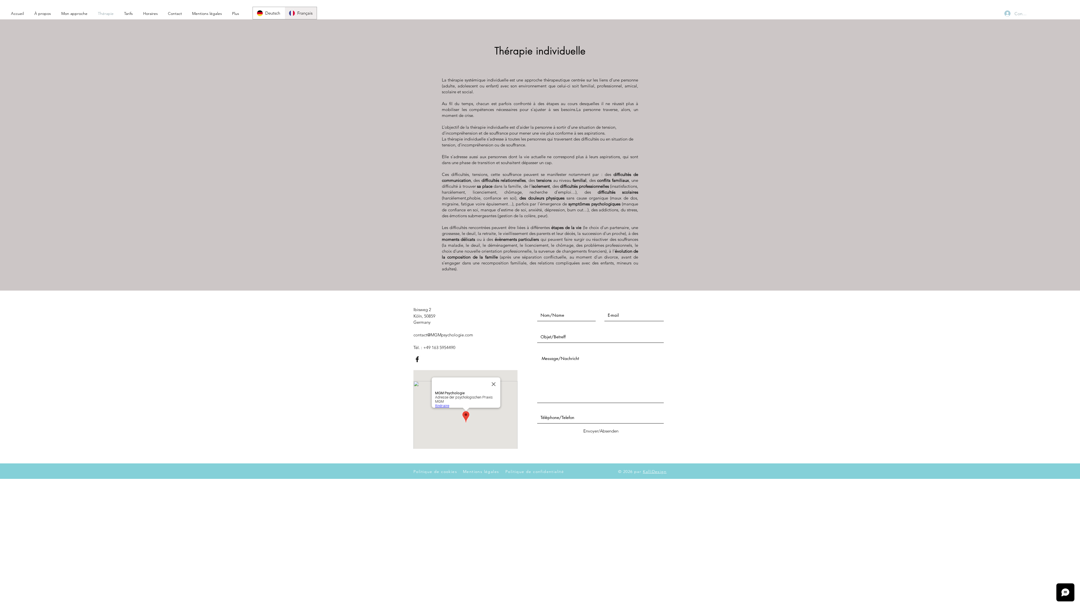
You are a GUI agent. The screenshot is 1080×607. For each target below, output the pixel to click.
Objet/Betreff (549, 326)
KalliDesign (655, 471)
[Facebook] (417, 359)
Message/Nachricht (556, 348)
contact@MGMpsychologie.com (443, 335)
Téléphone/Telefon (554, 407)
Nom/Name (549, 304)
